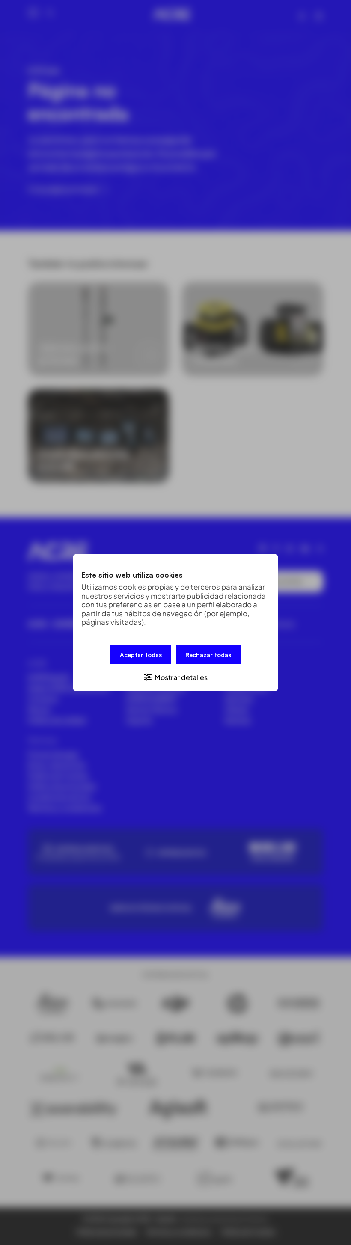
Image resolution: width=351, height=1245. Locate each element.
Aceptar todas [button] (141, 654)
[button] (175, 676)
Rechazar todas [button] (208, 654)
